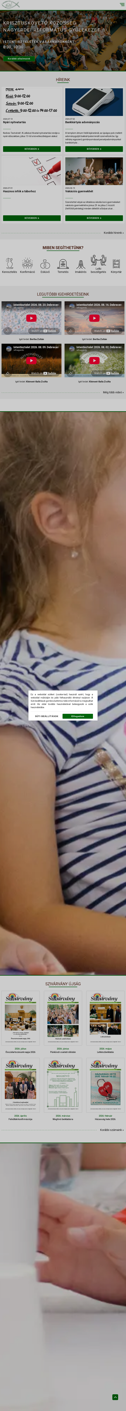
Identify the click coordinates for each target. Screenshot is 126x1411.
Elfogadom (77, 716)
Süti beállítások (46, 716)
